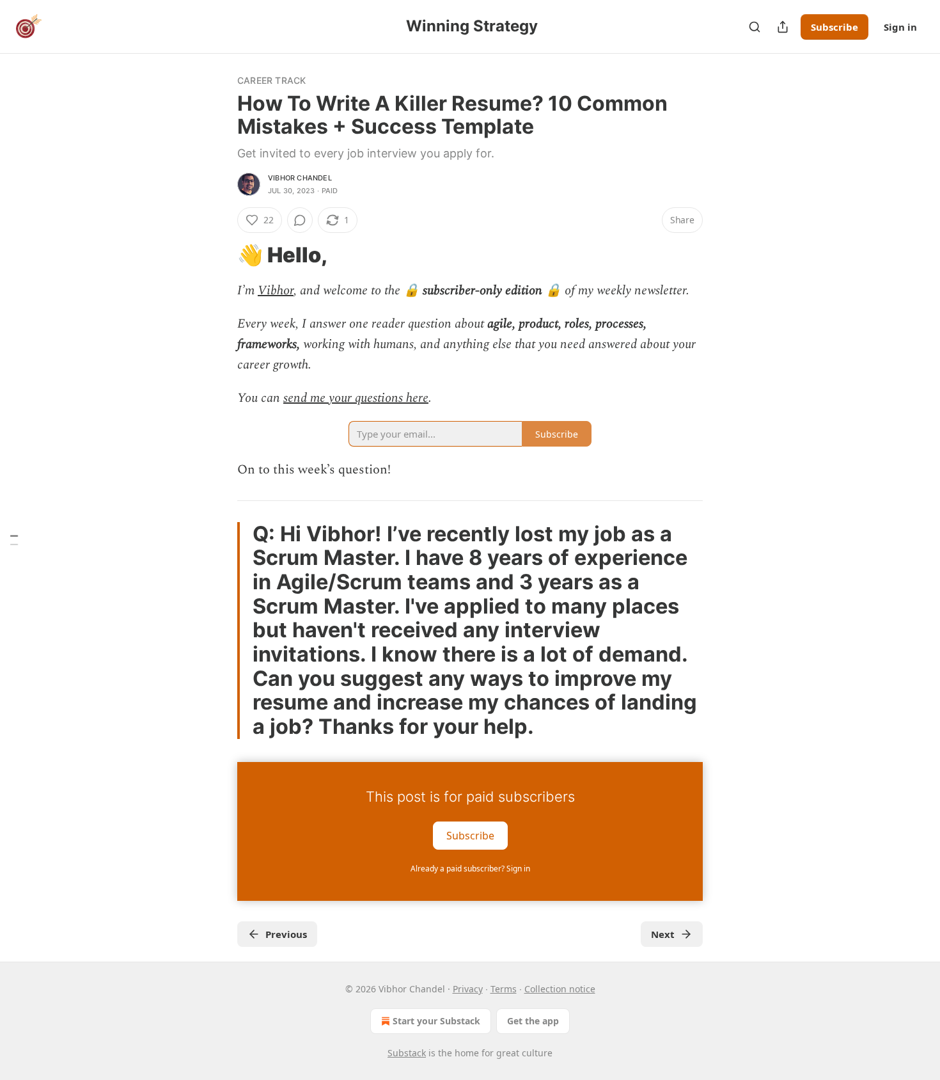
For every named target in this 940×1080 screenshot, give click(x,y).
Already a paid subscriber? (470, 868)
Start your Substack (436, 1021)
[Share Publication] (782, 27)
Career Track (271, 80)
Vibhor (276, 290)
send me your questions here (355, 398)
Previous (286, 934)
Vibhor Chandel (300, 177)
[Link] (219, 255)
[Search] (754, 27)
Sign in (900, 26)
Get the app (533, 1021)
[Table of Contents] (14, 540)
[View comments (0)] (300, 220)
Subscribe (834, 26)
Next (663, 934)
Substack (407, 1053)
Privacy (468, 989)
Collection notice (559, 989)
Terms (503, 989)
